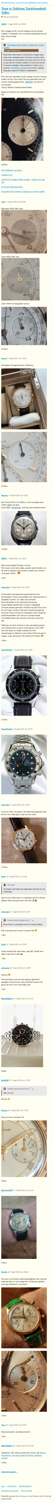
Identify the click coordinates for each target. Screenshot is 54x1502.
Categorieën (12, 1486)
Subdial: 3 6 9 (6, 175)
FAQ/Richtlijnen (25, 1486)
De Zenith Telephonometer (12, 187)
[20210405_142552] (19, 68)
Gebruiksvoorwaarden (10, 1491)
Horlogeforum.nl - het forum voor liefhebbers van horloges (24, 3)
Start (3, 1486)
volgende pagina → (9, 1472)
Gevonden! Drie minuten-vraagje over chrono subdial (22, 191)
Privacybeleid (26, 1491)
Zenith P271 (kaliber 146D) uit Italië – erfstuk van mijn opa (23, 180)
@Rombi (28, 82)
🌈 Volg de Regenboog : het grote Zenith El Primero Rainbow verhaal (23, 1455)
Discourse (24, 1496)
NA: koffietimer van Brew (11, 170)
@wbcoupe (16, 508)
